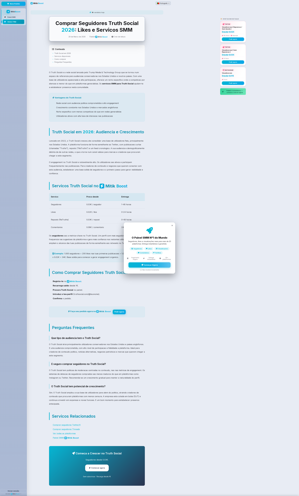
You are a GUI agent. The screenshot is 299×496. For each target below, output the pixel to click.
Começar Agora (150, 265)
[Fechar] (172, 225)
